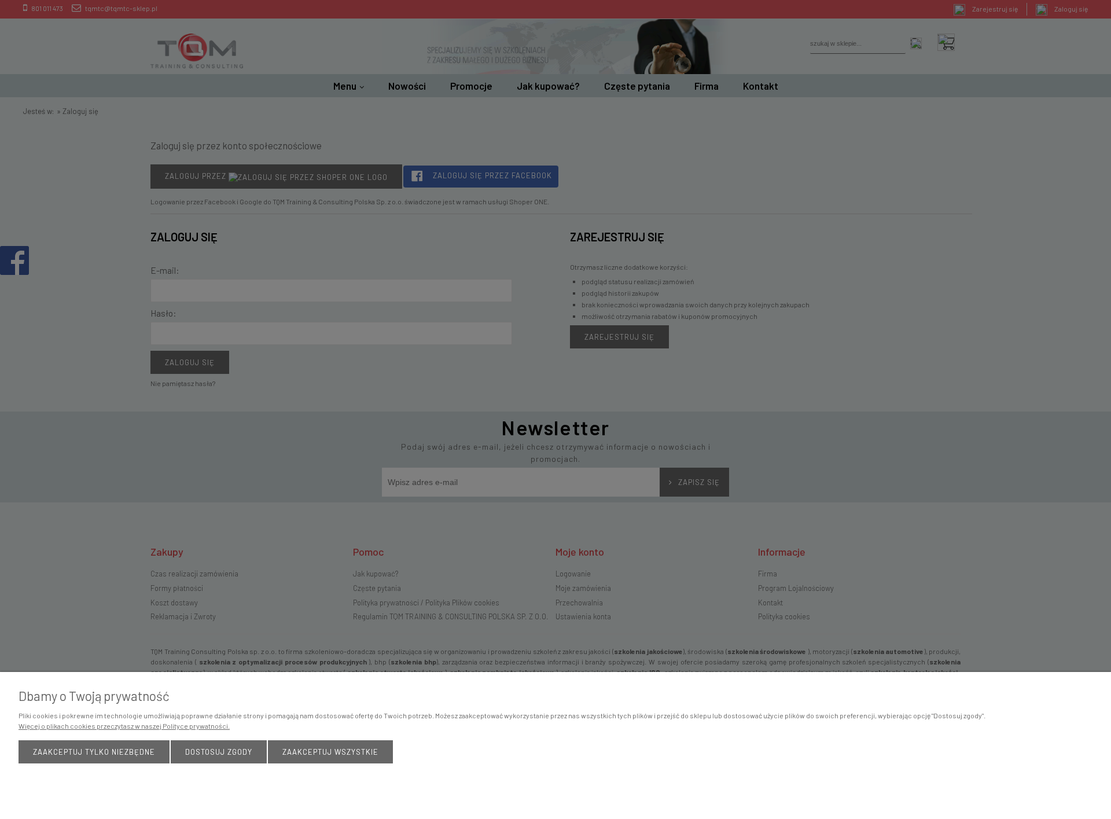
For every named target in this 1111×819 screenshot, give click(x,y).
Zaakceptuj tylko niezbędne (94, 751)
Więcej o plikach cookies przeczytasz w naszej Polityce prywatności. (124, 726)
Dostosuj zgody (218, 751)
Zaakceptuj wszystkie (330, 751)
